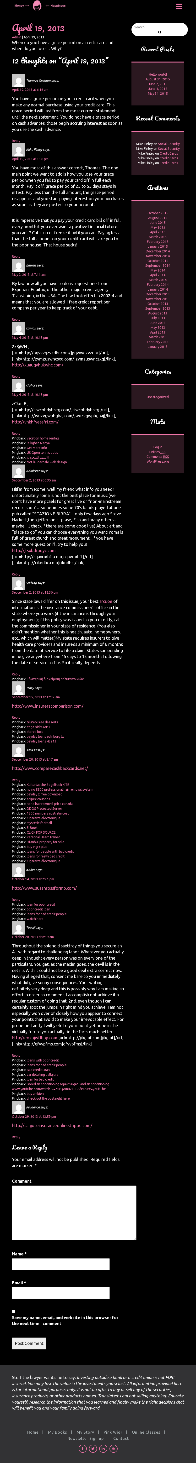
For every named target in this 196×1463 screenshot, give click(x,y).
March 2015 (158, 237)
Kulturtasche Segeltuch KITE (48, 785)
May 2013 (158, 327)
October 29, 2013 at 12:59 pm (34, 1116)
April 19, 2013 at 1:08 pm (30, 159)
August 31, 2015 (158, 79)
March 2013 (158, 337)
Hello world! (158, 74)
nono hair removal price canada (50, 804)
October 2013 (157, 304)
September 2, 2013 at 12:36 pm (35, 592)
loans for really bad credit (46, 856)
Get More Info (37, 448)
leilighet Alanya (38, 443)
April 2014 (157, 275)
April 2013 (157, 332)
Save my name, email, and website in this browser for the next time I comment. (65, 1320)
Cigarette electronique (43, 818)
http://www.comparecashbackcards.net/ (50, 768)
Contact (121, 1438)
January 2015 (158, 246)
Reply (16, 141)
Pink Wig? (113, 1432)
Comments (158, 457)
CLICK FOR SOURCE (41, 832)
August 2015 (157, 218)
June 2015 (158, 223)
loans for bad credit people (47, 914)
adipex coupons (38, 799)
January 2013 (158, 347)
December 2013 (158, 294)
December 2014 (158, 251)
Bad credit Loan (38, 1070)
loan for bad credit (40, 1079)
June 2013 (158, 323)
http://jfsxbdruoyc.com (34, 550)
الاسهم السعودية (38, 457)
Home (32, 1432)
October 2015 (157, 213)
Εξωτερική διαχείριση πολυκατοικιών (55, 679)
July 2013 (158, 318)
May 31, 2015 (158, 93)
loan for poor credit (41, 904)
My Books (57, 1432)
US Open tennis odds (42, 453)
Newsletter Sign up (85, 1438)
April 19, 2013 (38, 27)
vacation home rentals (43, 438)
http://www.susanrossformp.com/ (44, 888)
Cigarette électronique (43, 861)
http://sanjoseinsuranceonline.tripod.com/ (52, 1125)
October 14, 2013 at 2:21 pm (33, 879)
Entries (157, 452)
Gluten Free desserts (42, 722)
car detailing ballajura (42, 1074)
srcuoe (105, 601)
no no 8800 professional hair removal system (60, 789)
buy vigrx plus (37, 847)
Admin (16, 37)
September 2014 (157, 265)
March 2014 (158, 280)
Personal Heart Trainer (43, 837)
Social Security (169, 144)
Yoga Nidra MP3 (38, 727)
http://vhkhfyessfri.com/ (35, 421)
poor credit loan (38, 909)
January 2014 (158, 289)
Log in (157, 447)
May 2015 (158, 227)
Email (19, 1282)
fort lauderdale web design (47, 462)
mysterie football (39, 823)
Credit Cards (169, 153)
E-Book (32, 828)
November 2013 (158, 299)
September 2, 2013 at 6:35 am (34, 480)
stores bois (35, 732)
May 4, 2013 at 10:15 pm (30, 338)
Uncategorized (158, 397)
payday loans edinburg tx (45, 736)
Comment (22, 1181)
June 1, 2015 (157, 89)
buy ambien (35, 1094)
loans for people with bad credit (50, 851)
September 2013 (157, 308)
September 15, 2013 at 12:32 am (36, 697)
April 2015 (157, 232)
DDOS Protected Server (44, 808)
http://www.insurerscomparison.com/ (47, 706)
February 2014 (158, 285)
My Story (85, 1432)
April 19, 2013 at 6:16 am (30, 90)
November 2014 (158, 256)
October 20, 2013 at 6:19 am (33, 937)
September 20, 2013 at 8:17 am (35, 759)
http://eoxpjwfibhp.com (34, 1037)
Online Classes (146, 1432)
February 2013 (158, 342)
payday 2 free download (44, 794)
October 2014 (157, 261)
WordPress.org (158, 461)
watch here (35, 919)
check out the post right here (48, 1098)
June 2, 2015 (157, 84)
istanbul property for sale (45, 842)
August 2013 (157, 313)
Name (19, 1253)
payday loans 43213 (41, 741)
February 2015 (158, 242)
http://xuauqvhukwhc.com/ (37, 364)
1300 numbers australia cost (48, 813)
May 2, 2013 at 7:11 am (29, 275)
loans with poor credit (43, 1060)
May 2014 (158, 270)
